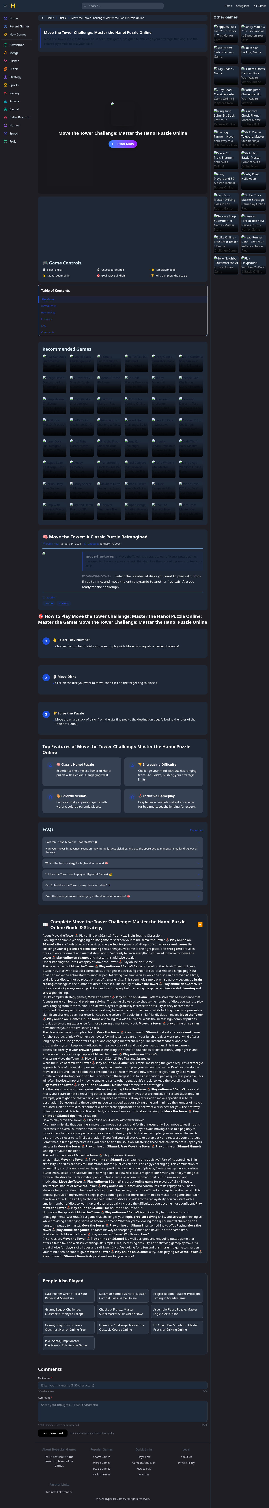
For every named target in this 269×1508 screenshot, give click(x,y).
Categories (242, 6)
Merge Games (101, 1462)
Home (228, 6)
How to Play (48, 312)
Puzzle (63, 18)
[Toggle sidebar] (5, 6)
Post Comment (52, 1433)
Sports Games (101, 1457)
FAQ (43, 325)
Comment (45, 1397)
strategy (64, 603)
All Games (260, 6)
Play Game (48, 299)
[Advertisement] (122, 228)
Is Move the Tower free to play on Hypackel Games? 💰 (78, 874)
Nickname (45, 1378)
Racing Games (101, 1474)
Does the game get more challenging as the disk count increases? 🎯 (87, 896)
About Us (186, 1457)
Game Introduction (144, 1462)
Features (46, 319)
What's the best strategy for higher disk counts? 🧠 (76, 863)
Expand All (196, 830)
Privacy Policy (186, 1462)
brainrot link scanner (59, 1492)
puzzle (49, 603)
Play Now (125, 143)
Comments (47, 332)
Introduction (49, 306)
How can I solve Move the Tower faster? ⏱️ (71, 842)
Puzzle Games (101, 1468)
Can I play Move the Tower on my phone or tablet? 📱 (78, 885)
